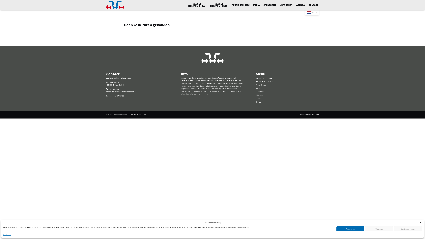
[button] (420, 223)
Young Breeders (240, 5)
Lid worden (286, 5)
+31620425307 (113, 89)
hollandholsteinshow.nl (120, 114)
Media (256, 5)
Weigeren (379, 229)
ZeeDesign (143, 114)
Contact (313, 5)
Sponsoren (270, 5)
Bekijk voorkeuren (408, 229)
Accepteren (350, 229)
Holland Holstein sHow (196, 5)
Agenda (300, 5)
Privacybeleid (303, 114)
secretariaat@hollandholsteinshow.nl (122, 92)
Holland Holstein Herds (218, 5)
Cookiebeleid (7, 235)
